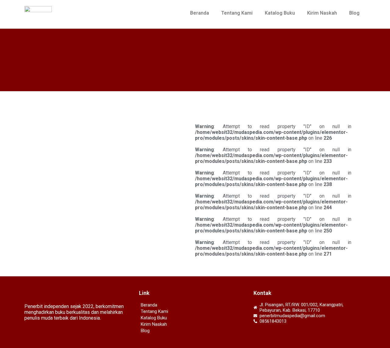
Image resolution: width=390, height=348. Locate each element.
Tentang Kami (237, 13)
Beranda (199, 13)
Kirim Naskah (322, 13)
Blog (354, 13)
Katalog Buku (280, 13)
